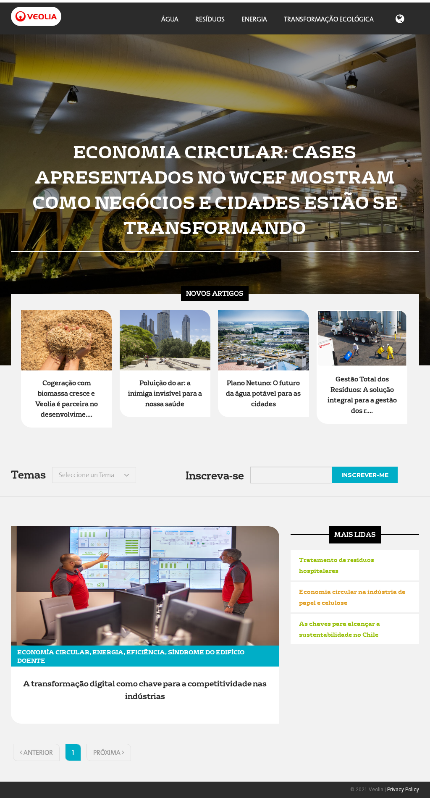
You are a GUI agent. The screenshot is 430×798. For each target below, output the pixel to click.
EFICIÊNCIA (145, 651)
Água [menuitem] (169, 19)
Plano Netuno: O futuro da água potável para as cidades (263, 393)
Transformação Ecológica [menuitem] (329, 19)
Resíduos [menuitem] (210, 19)
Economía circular (53, 651)
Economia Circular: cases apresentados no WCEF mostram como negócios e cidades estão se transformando (215, 189)
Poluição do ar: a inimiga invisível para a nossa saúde (165, 393)
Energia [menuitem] (254, 19)
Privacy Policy (403, 790)
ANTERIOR (37, 752)
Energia (107, 651)
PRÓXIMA (107, 752)
